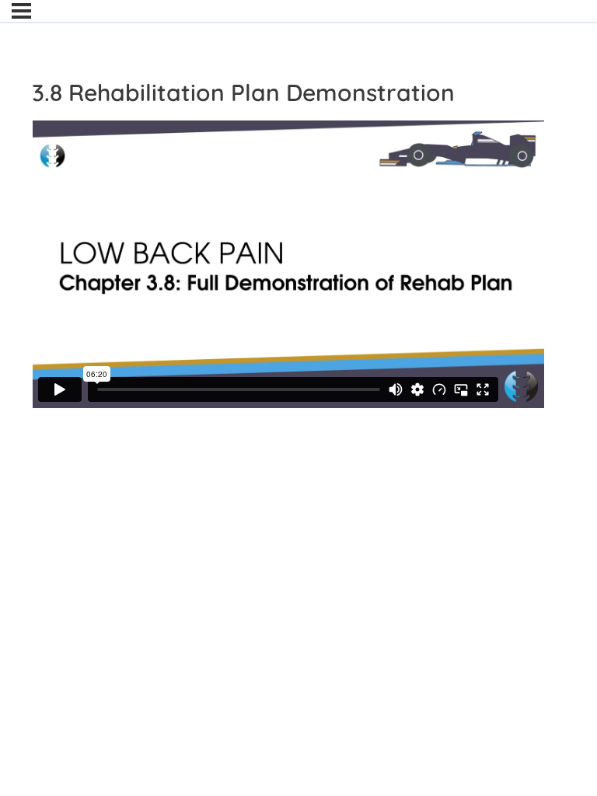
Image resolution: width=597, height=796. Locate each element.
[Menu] (21, 11)
